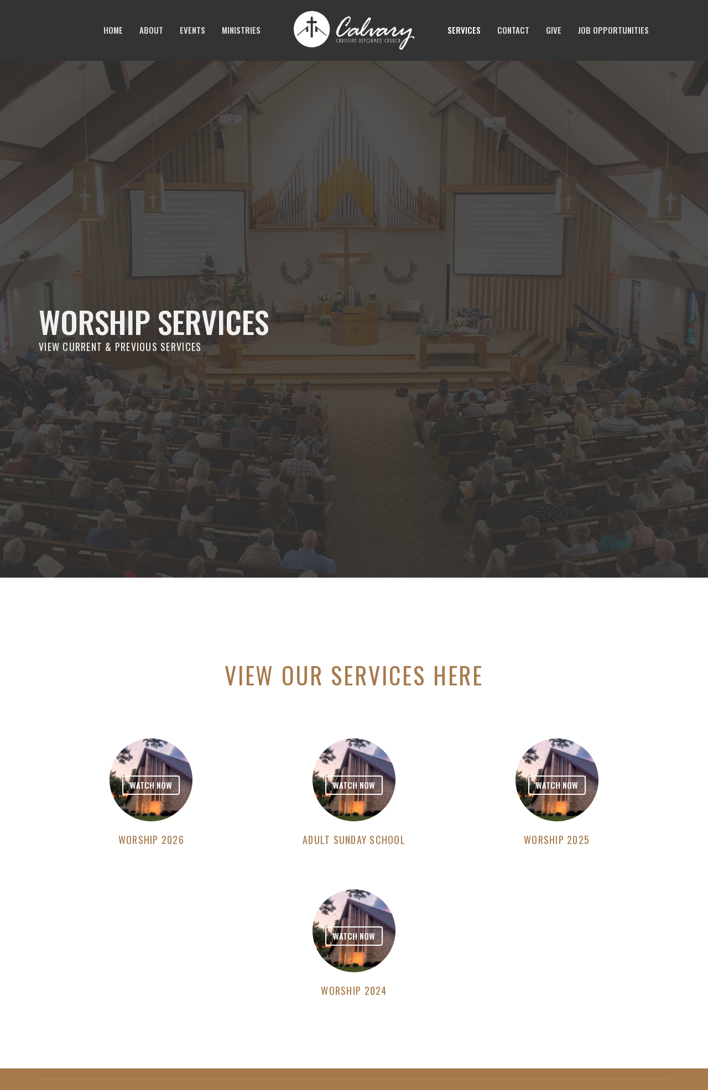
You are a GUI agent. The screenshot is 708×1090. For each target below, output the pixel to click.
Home (113, 30)
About (151, 30)
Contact (513, 30)
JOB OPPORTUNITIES (613, 30)
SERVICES (464, 30)
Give (553, 30)
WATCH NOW (151, 785)
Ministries (241, 30)
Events (192, 30)
